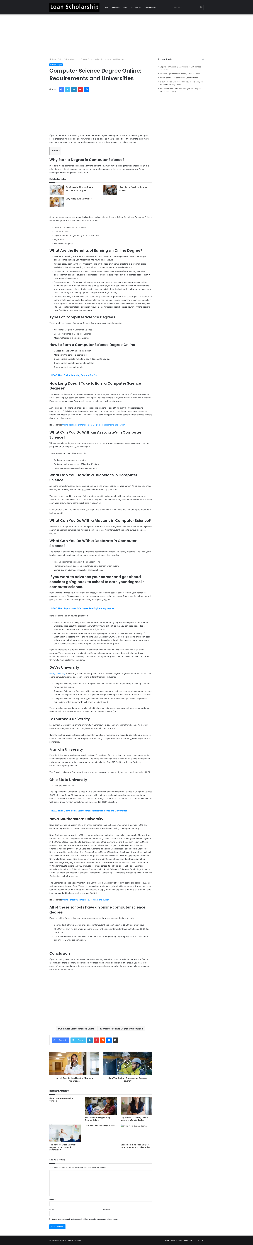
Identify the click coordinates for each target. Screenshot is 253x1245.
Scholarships (136, 7)
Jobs (125, 7)
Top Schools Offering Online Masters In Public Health (134, 1118)
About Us (188, 1240)
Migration (116, 7)
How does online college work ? (100, 1125)
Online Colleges (64, 59)
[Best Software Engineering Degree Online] (101, 1106)
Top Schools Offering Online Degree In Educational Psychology (63, 1147)
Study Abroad (150, 7)
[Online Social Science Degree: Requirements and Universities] (136, 1133)
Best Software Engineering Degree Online (98, 1118)
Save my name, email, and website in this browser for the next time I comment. (85, 1219)
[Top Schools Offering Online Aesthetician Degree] (57, 190)
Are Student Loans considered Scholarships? (179, 78)
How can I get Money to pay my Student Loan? (180, 74)
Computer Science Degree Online (77, 1028)
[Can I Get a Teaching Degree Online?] (110, 190)
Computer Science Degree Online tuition (122, 1028)
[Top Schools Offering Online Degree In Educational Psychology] (65, 1133)
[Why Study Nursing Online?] (57, 202)
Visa (106, 7)
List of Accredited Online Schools (61, 1099)
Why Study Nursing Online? (79, 199)
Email (52, 1209)
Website (106, 1209)
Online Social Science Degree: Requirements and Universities (135, 1146)
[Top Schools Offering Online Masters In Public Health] (136, 1106)
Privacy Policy (176, 1240)
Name (52, 1199)
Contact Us (198, 1240)
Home (53, 59)
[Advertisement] (126, 35)
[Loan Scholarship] (74, 7)
